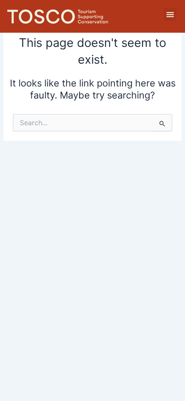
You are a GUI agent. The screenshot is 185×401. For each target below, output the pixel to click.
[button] (170, 14)
